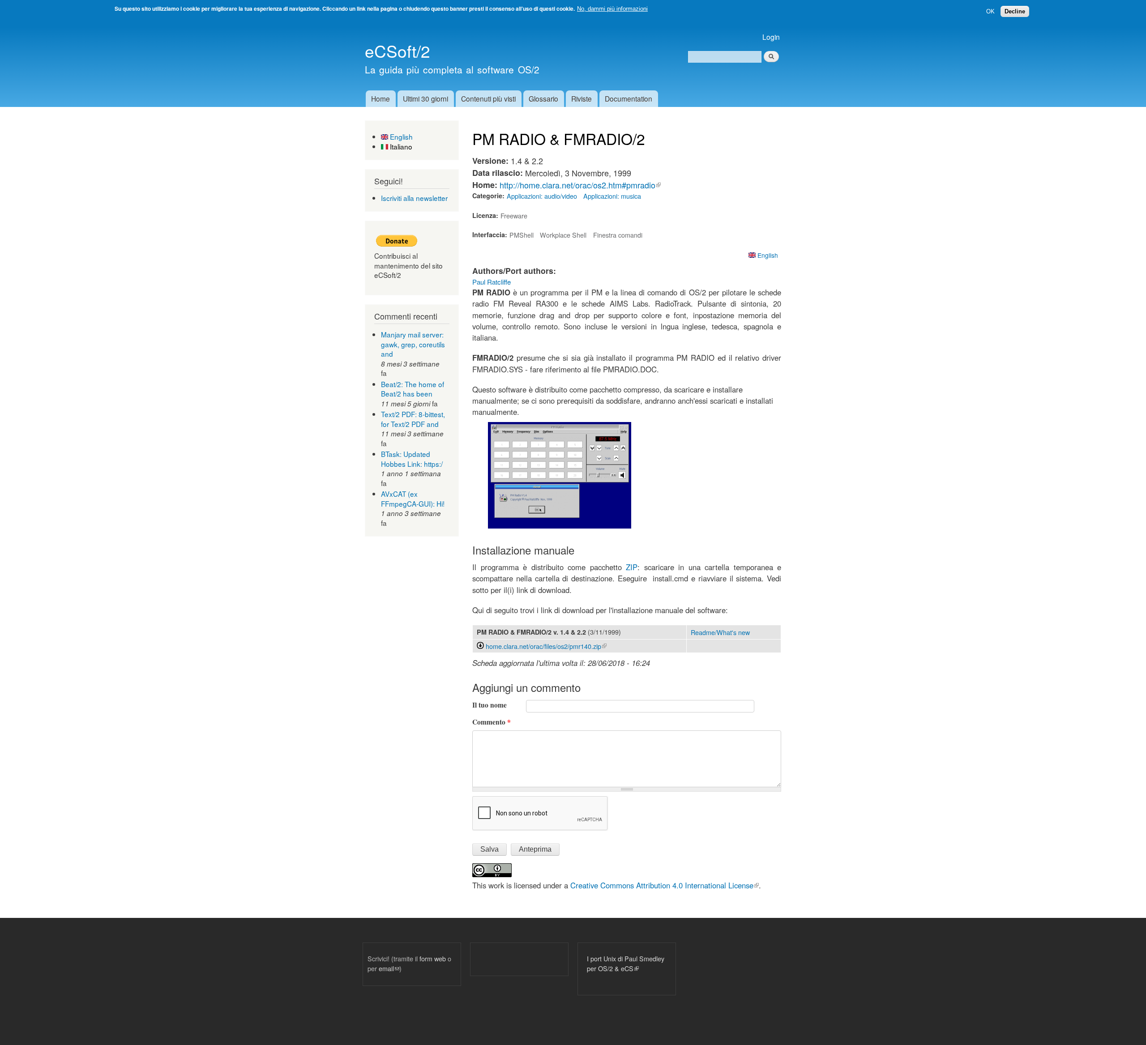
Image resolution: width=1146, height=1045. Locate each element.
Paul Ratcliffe (491, 281)
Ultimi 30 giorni (425, 98)
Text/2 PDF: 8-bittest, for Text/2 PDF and (413, 419)
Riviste (581, 98)
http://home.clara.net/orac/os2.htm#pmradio (580, 185)
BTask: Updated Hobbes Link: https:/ (412, 459)
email (389, 968)
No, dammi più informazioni (612, 8)
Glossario (543, 98)
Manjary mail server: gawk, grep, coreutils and (413, 343)
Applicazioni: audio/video (542, 195)
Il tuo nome (489, 705)
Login (771, 37)
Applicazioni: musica (612, 195)
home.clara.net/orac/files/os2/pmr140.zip (546, 646)
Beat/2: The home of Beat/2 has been (412, 389)
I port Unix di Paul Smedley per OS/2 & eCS (625, 963)
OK (990, 11)
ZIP (631, 567)
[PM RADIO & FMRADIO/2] (559, 525)
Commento (491, 722)
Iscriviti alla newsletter (414, 198)
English (400, 136)
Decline (1015, 11)
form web (432, 958)
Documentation (628, 98)
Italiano (400, 146)
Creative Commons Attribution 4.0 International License (664, 885)
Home (380, 98)
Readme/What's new (720, 632)
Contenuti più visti (488, 98)
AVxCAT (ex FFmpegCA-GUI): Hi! (413, 498)
